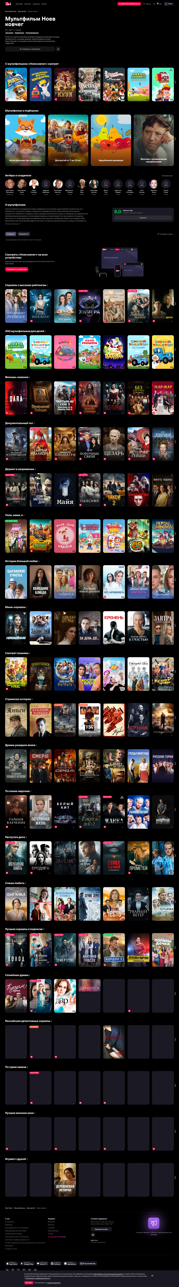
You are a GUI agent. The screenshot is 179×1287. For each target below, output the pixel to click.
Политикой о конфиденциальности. (38, 1278)
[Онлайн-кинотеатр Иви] (8, 3)
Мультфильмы (53, 1231)
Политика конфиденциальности (17, 1240)
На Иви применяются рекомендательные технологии (25, 1243)
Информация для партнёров (15, 1231)
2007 (11, 30)
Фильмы (51, 1225)
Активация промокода (57, 1237)
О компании (9, 1222)
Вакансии (8, 1225)
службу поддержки (54, 1282)
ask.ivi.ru (94, 1240)
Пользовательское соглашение (17, 1237)
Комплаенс (9, 1246)
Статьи (50, 1234)
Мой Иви (51, 1222)
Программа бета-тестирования (17, 1228)
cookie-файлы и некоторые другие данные (108, 1274)
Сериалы (51, 1228)
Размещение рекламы (13, 1234)
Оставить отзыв (11, 1249)
